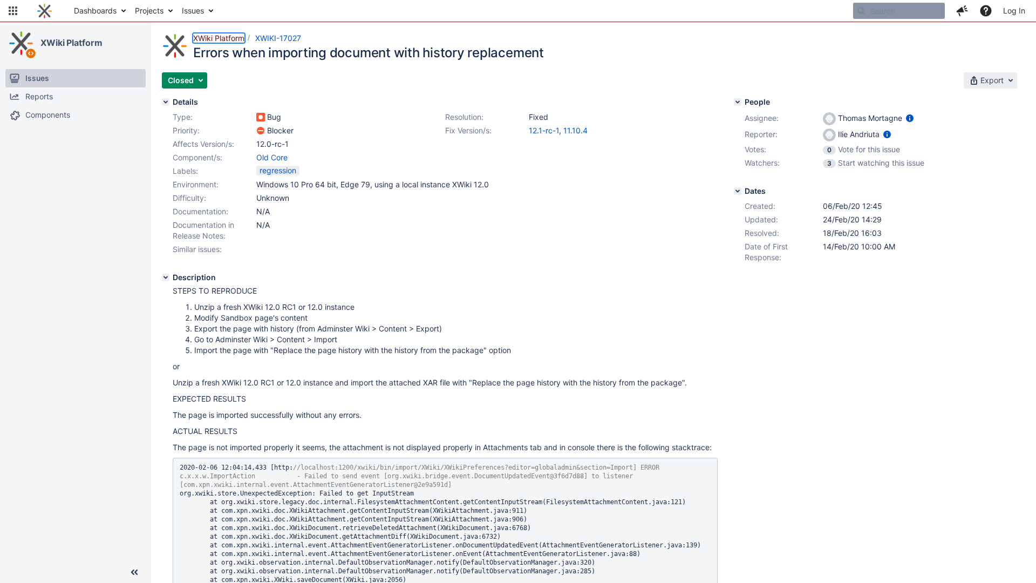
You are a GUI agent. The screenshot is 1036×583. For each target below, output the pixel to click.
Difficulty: (189, 197)
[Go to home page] (44, 11)
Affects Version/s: (203, 143)
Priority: (186, 130)
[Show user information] (909, 118)
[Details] (165, 102)
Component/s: (197, 157)
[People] (737, 102)
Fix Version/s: (468, 130)
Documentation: (200, 211)
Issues (193, 10)
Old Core (272, 157)
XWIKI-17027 (278, 38)
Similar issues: (197, 249)
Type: (183, 116)
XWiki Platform (71, 42)
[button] (13, 11)
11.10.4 (575, 130)
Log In (1014, 10)
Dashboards (95, 10)
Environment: (196, 184)
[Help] (986, 11)
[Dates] (737, 191)
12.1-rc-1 (544, 130)
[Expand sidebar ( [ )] (134, 572)
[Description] (165, 277)
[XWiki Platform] (21, 43)
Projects (149, 10)
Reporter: (761, 134)
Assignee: (762, 118)
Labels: (185, 170)
